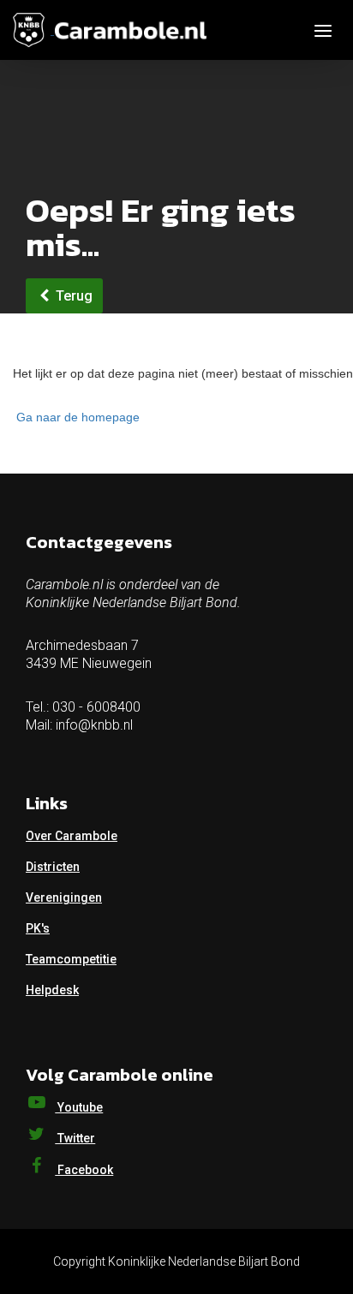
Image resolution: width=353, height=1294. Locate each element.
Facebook (84, 1170)
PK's (38, 928)
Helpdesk (52, 990)
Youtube (79, 1107)
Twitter (75, 1138)
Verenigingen (64, 897)
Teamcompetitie (71, 959)
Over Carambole (71, 836)
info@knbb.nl (94, 725)
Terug (72, 296)
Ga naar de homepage (76, 417)
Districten (53, 867)
